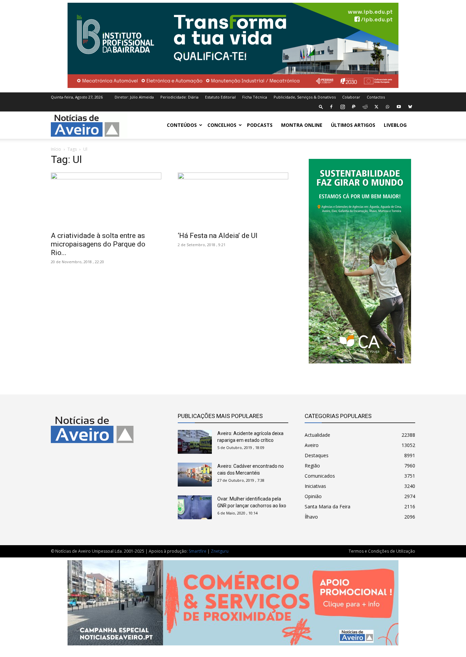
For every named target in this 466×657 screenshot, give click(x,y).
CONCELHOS (221, 125)
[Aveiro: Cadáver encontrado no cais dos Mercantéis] (195, 475)
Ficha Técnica (254, 97)
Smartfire (197, 551)
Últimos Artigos (353, 125)
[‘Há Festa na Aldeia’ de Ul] (233, 200)
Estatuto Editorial (220, 97)
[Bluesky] (410, 106)
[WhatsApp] (387, 106)
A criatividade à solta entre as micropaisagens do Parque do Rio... (98, 244)
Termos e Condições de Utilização (382, 551)
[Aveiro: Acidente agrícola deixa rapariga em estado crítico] (195, 442)
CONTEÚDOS (182, 125)
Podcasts (260, 125)
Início (56, 149)
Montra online (301, 125)
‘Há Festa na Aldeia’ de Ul (218, 236)
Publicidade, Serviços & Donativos (305, 97)
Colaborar (351, 97)
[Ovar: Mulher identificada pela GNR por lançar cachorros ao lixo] (195, 507)
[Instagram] (342, 106)
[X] (376, 106)
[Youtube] (399, 106)
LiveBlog (395, 125)
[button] (321, 106)
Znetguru (220, 551)
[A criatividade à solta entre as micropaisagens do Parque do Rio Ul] (106, 200)
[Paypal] (354, 106)
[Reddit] (365, 106)
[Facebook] (331, 106)
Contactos (376, 97)
